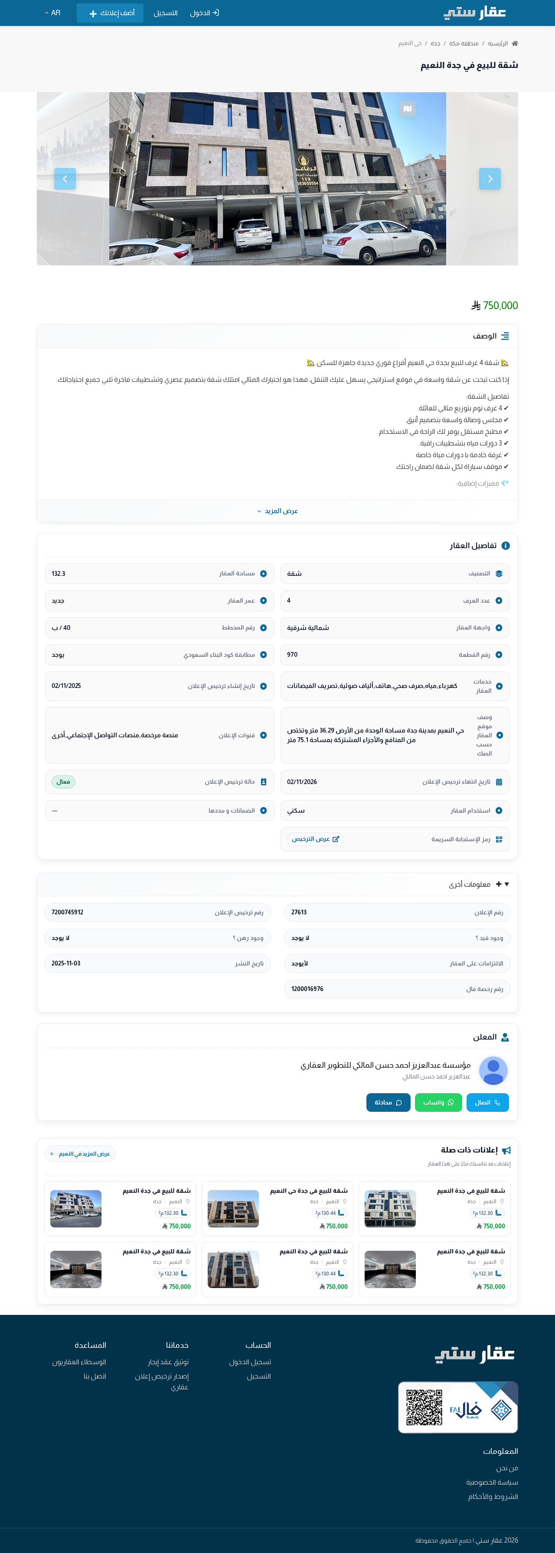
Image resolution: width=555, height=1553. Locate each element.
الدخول (201, 12)
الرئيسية (498, 43)
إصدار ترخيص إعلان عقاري (162, 1381)
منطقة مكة (464, 43)
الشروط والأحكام (493, 1496)
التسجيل (165, 12)
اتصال (482, 1102)
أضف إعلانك (117, 12)
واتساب (433, 1102)
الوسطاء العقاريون (79, 1362)
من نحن (507, 1468)
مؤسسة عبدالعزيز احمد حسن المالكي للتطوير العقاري (385, 1065)
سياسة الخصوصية (492, 1482)
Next (490, 179)
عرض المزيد (281, 510)
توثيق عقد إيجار (168, 1362)
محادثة (383, 1102)
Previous (65, 179)
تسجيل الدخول (250, 1362)
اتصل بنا (95, 1376)
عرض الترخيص (311, 839)
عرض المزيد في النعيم (84, 1153)
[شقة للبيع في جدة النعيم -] (277, 178)
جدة (435, 43)
